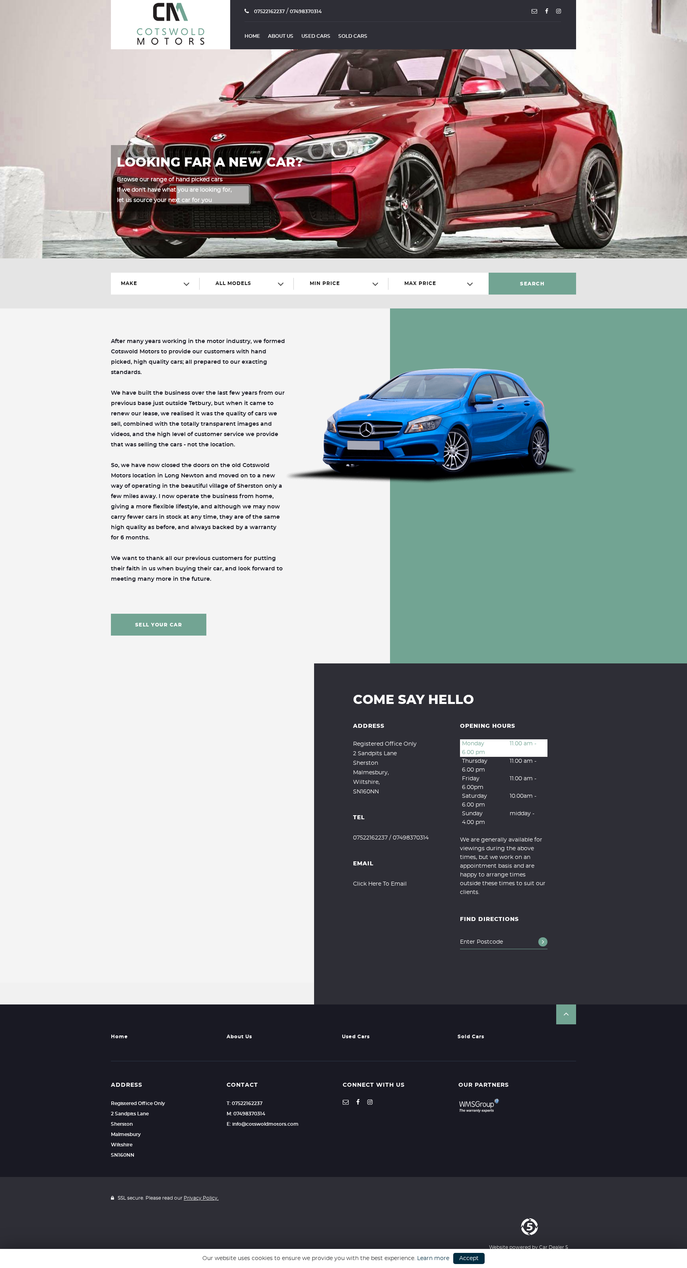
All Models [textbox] (233, 283)
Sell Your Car (158, 624)
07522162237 (269, 11)
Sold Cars (352, 36)
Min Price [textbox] (325, 283)
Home (252, 36)
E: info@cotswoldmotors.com (263, 1124)
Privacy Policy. (201, 1198)
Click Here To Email (380, 884)
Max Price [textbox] (420, 283)
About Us (280, 36)
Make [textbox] (129, 283)
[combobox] (158, 283)
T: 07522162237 (244, 1103)
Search (532, 283)
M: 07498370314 (246, 1113)
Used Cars (315, 36)
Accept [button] (469, 1258)
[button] (566, 1014)
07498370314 (306, 11)
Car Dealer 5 (553, 1247)
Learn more (433, 1258)
